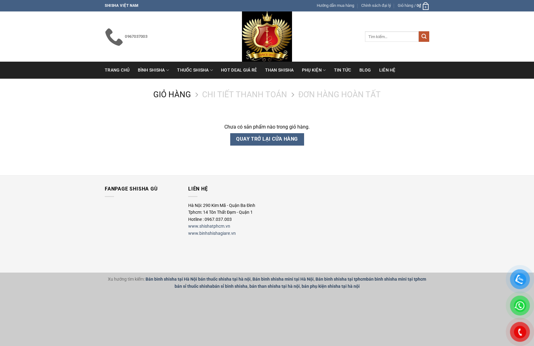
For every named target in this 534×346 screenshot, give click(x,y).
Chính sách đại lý (376, 5)
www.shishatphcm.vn (209, 226)
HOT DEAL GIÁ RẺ (239, 70)
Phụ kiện (312, 70)
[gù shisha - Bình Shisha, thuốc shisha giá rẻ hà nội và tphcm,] (267, 36)
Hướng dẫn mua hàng (335, 5)
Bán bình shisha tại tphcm (341, 279)
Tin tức (342, 70)
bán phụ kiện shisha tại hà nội (331, 286)
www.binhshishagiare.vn (212, 233)
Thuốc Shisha (193, 70)
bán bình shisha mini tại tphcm (396, 279)
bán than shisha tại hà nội (274, 286)
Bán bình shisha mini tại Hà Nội (283, 279)
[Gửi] (424, 36)
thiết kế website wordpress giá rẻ (117, 256)
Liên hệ (387, 70)
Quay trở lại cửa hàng (267, 139)
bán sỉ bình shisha (230, 286)
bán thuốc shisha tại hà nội (224, 279)
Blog (365, 70)
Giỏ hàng (172, 94)
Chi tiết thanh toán (244, 94)
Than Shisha (279, 70)
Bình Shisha (151, 70)
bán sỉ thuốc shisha (193, 286)
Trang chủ (117, 70)
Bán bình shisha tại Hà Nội (171, 279)
